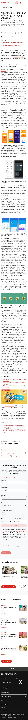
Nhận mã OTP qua (6, 510)
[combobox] (14, 498)
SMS (4, 514)
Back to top (13, 668)
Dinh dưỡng (5, 453)
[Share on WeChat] (10, 33)
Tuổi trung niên (15, 456)
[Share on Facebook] (15, 33)
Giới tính (3, 495)
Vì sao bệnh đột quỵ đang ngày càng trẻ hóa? (14, 429)
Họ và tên (4, 480)
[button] (21, 3)
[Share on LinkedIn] (12, 33)
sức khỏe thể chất (18, 57)
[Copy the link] (21, 33)
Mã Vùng (3, 519)
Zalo (4, 512)
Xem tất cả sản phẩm (7, 586)
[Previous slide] (20, 586)
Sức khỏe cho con (21, 453)
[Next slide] (24, 586)
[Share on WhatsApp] (18, 33)
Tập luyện (12, 453)
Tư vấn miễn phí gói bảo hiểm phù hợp (11, 45)
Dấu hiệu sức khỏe (6, 450)
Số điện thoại (17, 519)
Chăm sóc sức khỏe (10, 36)
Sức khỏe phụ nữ (6, 456)
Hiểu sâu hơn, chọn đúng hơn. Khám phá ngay (13, 42)
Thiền (2, 69)
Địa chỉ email (4, 487)
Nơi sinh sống (5, 503)
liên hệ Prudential (9, 406)
